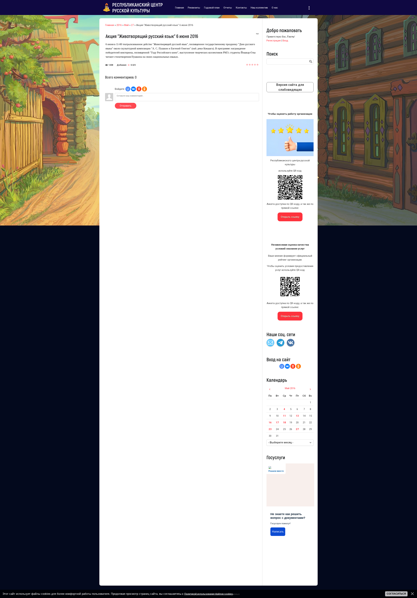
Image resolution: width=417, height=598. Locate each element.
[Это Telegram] (280, 343)
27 (132, 25)
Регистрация (273, 40)
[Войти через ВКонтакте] (133, 89)
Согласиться (396, 593)
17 (277, 422)
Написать (278, 531)
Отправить (125, 105)
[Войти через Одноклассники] (144, 89)
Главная (109, 25)
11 (284, 415)
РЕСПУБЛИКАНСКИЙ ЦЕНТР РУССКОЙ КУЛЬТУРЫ (137, 7)
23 (270, 429)
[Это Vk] (291, 343)
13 (297, 415)
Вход (285, 40)
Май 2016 (290, 388)
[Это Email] (270, 343)
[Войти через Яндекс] (139, 89)
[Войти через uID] (127, 89)
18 (284, 422)
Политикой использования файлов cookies (208, 593)
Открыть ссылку (290, 216)
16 (270, 422)
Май (126, 25)
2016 (119, 25)
